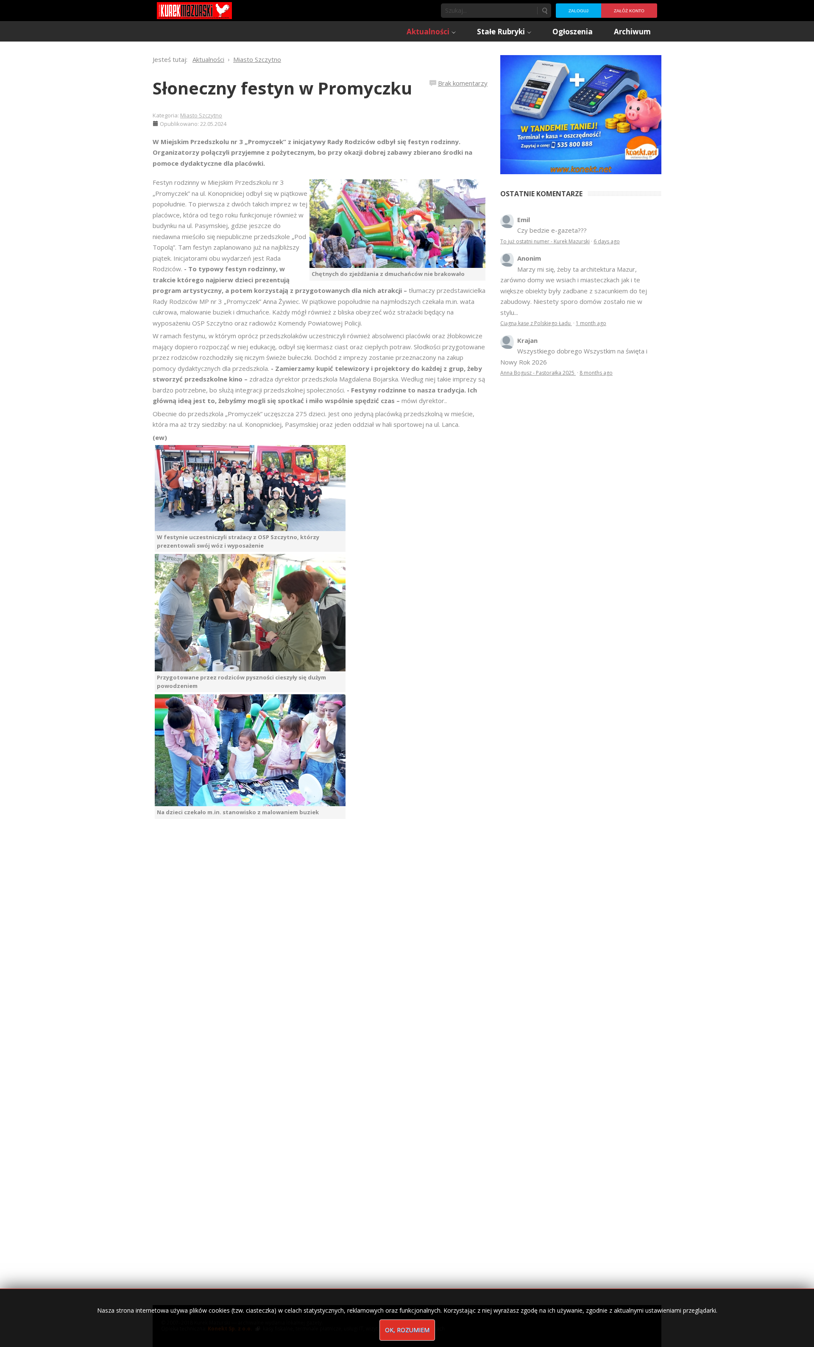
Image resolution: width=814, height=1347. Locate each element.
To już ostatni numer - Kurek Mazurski (545, 241)
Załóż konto (629, 10)
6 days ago (607, 241)
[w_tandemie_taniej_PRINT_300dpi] (580, 113)
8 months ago (596, 372)
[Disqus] (320, 938)
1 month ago (591, 323)
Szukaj (544, 10)
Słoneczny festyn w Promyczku (282, 88)
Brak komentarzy (463, 83)
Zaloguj (578, 10)
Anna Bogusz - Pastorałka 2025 (538, 372)
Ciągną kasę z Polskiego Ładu (536, 323)
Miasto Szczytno (201, 115)
